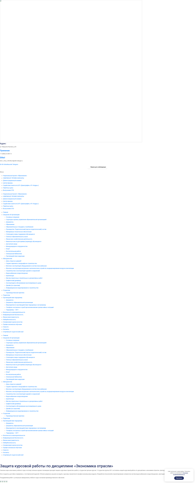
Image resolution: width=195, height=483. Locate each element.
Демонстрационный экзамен (12, 180)
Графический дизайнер (13, 280)
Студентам (6, 290)
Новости (5, 327)
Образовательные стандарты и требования (19, 227)
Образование (10, 224)
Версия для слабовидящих (98, 167)
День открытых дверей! (13, 261)
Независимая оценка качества (12, 322)
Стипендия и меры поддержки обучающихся (20, 234)
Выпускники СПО (8, 190)
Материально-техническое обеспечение (19, 232)
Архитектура (10, 275)
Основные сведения (12, 217)
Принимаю (179, 478)
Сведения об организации (11, 214)
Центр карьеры (8, 183)
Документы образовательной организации (19, 302)
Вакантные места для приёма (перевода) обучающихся (23, 241)
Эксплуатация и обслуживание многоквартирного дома (23, 283)
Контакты (6, 329)
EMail (2, 157)
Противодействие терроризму (12, 297)
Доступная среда (11, 244)
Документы (9, 222)
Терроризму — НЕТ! (12, 310)
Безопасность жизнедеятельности (14, 312)
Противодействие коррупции (15, 256)
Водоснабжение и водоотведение (17, 273)
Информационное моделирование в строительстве (22, 288)
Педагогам (6, 295)
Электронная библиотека (14, 253)
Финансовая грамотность (11, 317)
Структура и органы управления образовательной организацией (26, 219)
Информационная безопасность (13, 314)
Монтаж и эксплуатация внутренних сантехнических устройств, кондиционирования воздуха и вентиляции (40, 268)
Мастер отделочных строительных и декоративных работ (24, 278)
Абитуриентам (7, 258)
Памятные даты (8, 188)
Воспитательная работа (13, 251)
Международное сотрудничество (16, 246)
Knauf (8, 249)
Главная (5, 212)
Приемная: (5, 150)
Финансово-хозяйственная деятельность (19, 239)
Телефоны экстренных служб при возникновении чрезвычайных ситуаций (30, 307)
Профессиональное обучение (12, 324)
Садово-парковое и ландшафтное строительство (21, 263)
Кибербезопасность (9, 319)
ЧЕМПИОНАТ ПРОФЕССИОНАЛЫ (13, 178)
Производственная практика (15, 292)
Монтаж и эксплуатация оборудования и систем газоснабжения (26, 266)
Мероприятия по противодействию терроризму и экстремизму (26, 305)
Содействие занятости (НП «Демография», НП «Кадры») (21, 185)
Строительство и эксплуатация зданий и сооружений (23, 271)
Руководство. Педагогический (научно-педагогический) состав (26, 229)
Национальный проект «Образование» (15, 175)
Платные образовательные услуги (17, 236)
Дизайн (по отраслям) (13, 285)
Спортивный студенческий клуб (13, 332)
